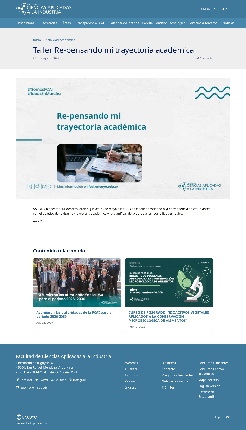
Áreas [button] (66, 23)
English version (209, 386)
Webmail (131, 363)
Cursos (130, 381)
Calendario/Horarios (124, 23)
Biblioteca (169, 363)
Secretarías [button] (49, 23)
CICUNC (43, 423)
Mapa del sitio (208, 380)
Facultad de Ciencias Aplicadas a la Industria (63, 356)
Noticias (228, 23)
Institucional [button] (26, 23)
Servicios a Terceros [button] (203, 23)
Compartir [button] (206, 58)
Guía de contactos (175, 381)
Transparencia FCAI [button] (90, 23)
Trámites (168, 387)
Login (218, 417)
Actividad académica (60, 40)
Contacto (168, 369)
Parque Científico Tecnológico (163, 23)
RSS (227, 417)
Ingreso (131, 387)
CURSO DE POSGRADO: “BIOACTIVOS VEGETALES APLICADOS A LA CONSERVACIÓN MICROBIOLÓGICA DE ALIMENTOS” (169, 316)
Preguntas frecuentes (178, 375)
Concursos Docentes (213, 363)
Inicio (37, 40)
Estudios (131, 375)
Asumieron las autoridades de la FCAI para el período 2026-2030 (74, 314)
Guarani (131, 369)
